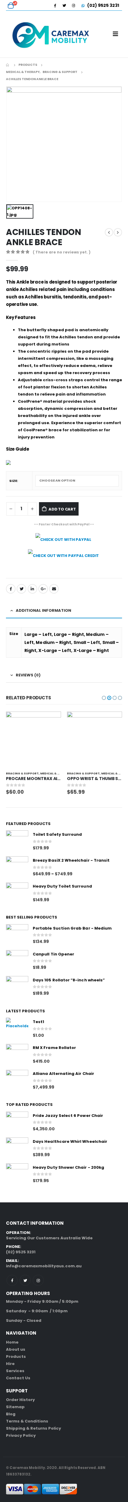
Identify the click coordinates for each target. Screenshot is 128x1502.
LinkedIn (32, 589)
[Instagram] (73, 5)
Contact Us (18, 1378)
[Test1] (17, 1029)
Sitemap (15, 1407)
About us (15, 1349)
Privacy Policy (21, 1435)
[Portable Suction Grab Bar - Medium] (17, 935)
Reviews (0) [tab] (28, 675)
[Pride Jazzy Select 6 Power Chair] (17, 1123)
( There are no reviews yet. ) (61, 252)
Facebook (10, 589)
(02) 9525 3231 (102, 5)
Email (54, 589)
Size (13, 480)
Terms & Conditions (27, 1421)
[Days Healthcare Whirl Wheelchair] (17, 1148)
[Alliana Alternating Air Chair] (17, 1081)
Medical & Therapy (55, 773)
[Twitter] (64, 5)
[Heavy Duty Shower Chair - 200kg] (17, 1174)
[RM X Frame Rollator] (17, 1055)
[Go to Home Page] (8, 65)
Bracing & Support (22, 773)
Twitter (21, 589)
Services (15, 1371)
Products (16, 1356)
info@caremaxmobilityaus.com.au (44, 1266)
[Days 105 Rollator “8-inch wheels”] (17, 987)
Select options (51, 721)
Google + (43, 589)
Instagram (38, 1280)
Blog (10, 1414)
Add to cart (62, 509)
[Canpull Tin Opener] (17, 961)
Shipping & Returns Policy (33, 1428)
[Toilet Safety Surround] (17, 841)
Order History (20, 1400)
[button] (104, 697)
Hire (10, 1363)
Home (12, 1342)
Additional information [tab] (43, 610)
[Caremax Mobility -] (50, 34)
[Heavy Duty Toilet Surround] (17, 893)
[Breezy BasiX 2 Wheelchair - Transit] (17, 867)
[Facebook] (55, 5)
